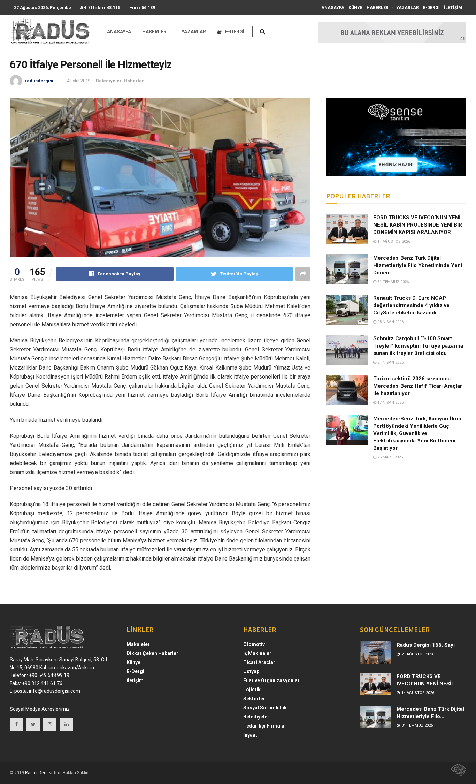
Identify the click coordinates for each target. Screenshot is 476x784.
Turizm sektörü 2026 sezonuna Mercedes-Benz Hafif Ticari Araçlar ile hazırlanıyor (417, 385)
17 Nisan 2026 (390, 402)
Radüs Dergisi (38, 772)
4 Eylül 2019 (78, 80)
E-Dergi (135, 671)
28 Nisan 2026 (390, 322)
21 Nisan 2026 (390, 362)
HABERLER (378, 7)
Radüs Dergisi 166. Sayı (426, 645)
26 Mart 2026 (389, 457)
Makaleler (138, 644)
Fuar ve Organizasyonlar (271, 680)
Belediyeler (109, 80)
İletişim (135, 680)
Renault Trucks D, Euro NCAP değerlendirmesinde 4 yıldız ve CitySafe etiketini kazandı (411, 305)
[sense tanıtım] (456, 773)
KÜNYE (355, 7)
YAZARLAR (407, 7)
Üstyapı (252, 671)
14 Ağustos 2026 (393, 241)
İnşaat (250, 735)
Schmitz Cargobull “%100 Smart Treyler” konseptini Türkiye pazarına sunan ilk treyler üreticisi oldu (418, 345)
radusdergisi (39, 80)
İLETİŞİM (453, 7)
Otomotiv (254, 644)
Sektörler (254, 698)
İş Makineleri (258, 653)
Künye (133, 662)
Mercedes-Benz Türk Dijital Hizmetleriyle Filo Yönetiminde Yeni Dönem (417, 265)
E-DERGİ (431, 7)
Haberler (134, 80)
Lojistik (252, 689)
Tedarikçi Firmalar (264, 726)
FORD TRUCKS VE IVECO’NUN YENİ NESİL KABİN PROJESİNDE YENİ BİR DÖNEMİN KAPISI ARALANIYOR (417, 224)
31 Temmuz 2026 (392, 282)
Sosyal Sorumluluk (265, 707)
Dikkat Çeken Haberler (152, 653)
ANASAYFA (332, 7)
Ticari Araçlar (259, 662)
